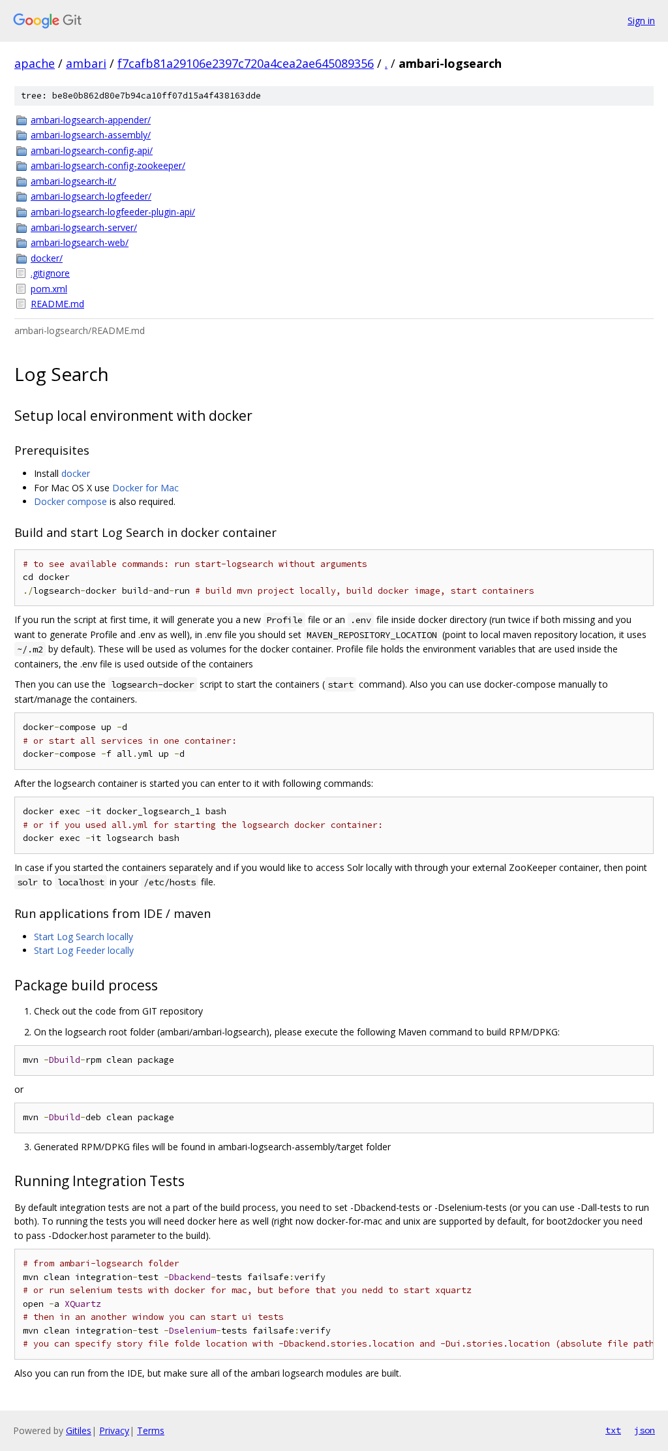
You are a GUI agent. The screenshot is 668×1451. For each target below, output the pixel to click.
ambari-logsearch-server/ (84, 227)
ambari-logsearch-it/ (73, 181)
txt (613, 1430)
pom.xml (49, 289)
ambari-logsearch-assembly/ (91, 135)
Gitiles (78, 1430)
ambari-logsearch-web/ (80, 242)
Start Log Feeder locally (84, 950)
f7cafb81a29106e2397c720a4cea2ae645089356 (245, 63)
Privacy (114, 1430)
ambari (86, 63)
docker (75, 473)
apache (34, 63)
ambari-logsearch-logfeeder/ (91, 196)
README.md (57, 304)
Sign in (641, 20)
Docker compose (70, 501)
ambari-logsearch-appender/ (91, 120)
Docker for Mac (145, 487)
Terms (150, 1430)
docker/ (47, 258)
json (644, 1430)
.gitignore (50, 273)
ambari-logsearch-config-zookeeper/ (108, 165)
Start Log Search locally (83, 936)
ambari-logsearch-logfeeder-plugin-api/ (113, 212)
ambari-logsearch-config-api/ (92, 150)
